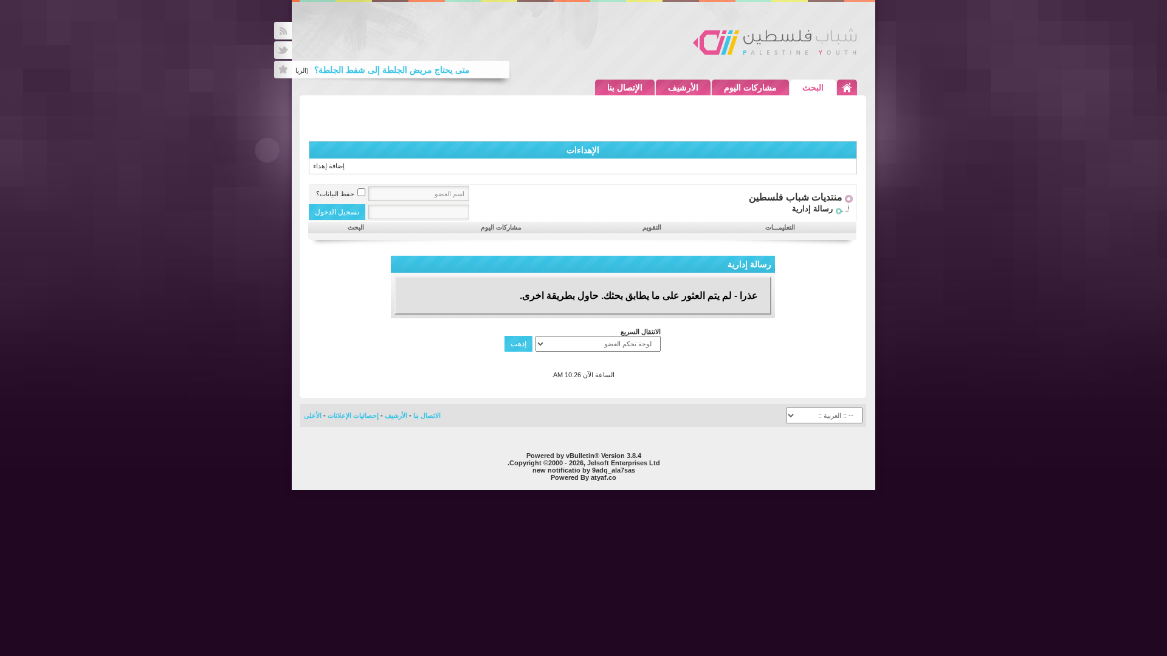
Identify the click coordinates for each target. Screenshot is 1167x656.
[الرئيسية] (847, 87)
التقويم (651, 227)
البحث (813, 87)
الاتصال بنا (427, 415)
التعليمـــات (780, 227)
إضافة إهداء (329, 165)
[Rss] (283, 30)
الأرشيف (683, 87)
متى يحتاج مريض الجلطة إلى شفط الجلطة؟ (398, 70)
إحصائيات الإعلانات (353, 415)
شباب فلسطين (775, 41)
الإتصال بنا (624, 87)
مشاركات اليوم (750, 87)
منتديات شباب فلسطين (795, 197)
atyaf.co (603, 477)
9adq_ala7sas (613, 470)
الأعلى (313, 415)
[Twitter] (283, 50)
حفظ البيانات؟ (335, 193)
